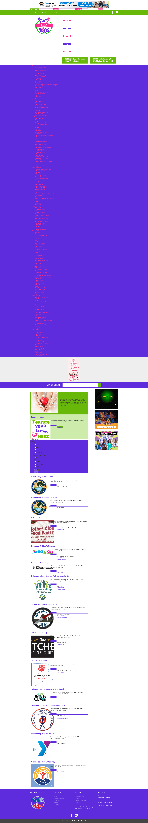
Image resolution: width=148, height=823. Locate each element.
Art (35, 234)
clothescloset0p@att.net (63, 531)
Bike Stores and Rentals (41, 269)
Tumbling (37, 326)
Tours (36, 164)
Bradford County (40, 464)
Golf (36, 303)
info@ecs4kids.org (61, 559)
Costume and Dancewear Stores (43, 277)
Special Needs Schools (40, 93)
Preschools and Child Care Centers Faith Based (46, 84)
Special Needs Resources (41, 112)
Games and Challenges (41, 132)
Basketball (37, 298)
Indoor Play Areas (39, 137)
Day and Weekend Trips (41, 124)
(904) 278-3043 (61, 717)
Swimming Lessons (39, 323)
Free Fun (37, 129)
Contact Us (56, 804)
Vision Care (38, 203)
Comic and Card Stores (40, 274)
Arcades (37, 120)
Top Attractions (38, 163)
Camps (33, 66)
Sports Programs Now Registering (43, 320)
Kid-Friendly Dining (39, 283)
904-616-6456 (60, 644)
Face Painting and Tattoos (41, 218)
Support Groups (39, 113)
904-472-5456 (60, 699)
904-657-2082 (60, 572)
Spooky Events (38, 352)
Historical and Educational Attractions (44, 135)
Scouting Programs (39, 258)
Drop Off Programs (39, 73)
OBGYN (37, 192)
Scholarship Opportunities (41, 92)
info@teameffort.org (62, 617)
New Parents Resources (41, 109)
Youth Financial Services (41, 115)
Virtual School (38, 96)
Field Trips (37, 126)
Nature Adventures (39, 143)
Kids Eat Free (38, 285)
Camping (37, 121)
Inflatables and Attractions (41, 221)
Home (31, 12)
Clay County (39, 461)
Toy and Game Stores (40, 294)
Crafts (36, 240)
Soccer (36, 315)
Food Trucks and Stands (41, 220)
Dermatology (38, 181)
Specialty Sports (39, 318)
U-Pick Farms (38, 355)
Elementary (39, 447)
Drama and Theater (40, 243)
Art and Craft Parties (40, 209)
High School (39, 452)
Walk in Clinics (38, 204)
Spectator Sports (39, 155)
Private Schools (39, 87)
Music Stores (38, 286)
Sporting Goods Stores (40, 291)
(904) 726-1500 (61, 557)
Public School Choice (40, 89)
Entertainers (38, 217)
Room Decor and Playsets (41, 288)
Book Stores (38, 271)
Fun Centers (38, 130)
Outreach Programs (40, 255)
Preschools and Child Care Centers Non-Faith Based (48, 86)
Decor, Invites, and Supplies (42, 215)
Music (36, 252)
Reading (37, 90)
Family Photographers (40, 104)
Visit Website (60, 427)
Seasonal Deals (39, 349)
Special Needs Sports (40, 317)
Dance (36, 241)
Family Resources (36, 100)
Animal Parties (38, 207)
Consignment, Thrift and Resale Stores (44, 275)
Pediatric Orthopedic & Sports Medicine (44, 198)
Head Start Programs (40, 76)
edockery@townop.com (62, 718)
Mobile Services (40, 467)
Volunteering (38, 264)
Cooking (37, 238)
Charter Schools (39, 72)
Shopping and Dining (37, 266)
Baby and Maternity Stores (41, 268)
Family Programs (39, 246)
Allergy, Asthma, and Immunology (43, 169)
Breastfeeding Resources (41, 175)
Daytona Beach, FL (81, 800)
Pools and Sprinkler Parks (41, 146)
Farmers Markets (39, 280)
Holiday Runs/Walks (40, 342)
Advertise (50, 12)
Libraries (37, 138)
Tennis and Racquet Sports (41, 325)
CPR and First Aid (39, 180)
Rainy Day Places (39, 149)
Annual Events (38, 331)
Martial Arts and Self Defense (42, 312)
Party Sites (37, 226)
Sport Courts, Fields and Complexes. (44, 157)
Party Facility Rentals (40, 224)
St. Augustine (78, 9)
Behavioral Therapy (40, 170)
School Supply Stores (40, 289)
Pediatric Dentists (39, 197)
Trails (36, 166)
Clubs (36, 237)
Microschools (38, 81)
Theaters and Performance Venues (43, 161)
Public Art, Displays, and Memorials (43, 147)
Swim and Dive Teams (40, 322)
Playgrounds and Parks (40, 144)
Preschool (38, 444)
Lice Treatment (38, 190)
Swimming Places (39, 160)
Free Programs (38, 248)
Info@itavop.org (61, 589)
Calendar (37, 12)
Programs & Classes (37, 231)
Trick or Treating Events (41, 354)
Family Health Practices (41, 187)
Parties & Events (36, 206)
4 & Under (37, 232)
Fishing (37, 127)
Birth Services (38, 174)
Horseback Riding (39, 309)
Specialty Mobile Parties (41, 229)
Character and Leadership (41, 235)
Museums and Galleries (41, 141)
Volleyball (37, 328)
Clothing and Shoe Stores (41, 272)
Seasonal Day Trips (40, 348)
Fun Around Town (36, 116)
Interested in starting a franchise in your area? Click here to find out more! (85, 807)
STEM (36, 261)
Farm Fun (37, 335)
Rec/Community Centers (41, 150)
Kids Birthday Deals (40, 223)
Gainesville (100, 9)
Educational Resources (40, 75)
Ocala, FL (78, 798)
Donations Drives (39, 332)
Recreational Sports (40, 152)
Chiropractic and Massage (41, 178)
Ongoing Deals (38, 345)
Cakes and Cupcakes (40, 211)
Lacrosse (37, 311)
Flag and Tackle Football (41, 301)
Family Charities (39, 101)
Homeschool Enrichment (41, 249)
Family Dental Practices (41, 186)
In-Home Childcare (39, 79)
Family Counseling (39, 184)
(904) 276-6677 (61, 672)
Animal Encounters (39, 118)
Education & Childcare (37, 69)
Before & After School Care (41, 70)
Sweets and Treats (39, 292)
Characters (37, 214)
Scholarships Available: (40, 455)
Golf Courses (38, 133)
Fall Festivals (38, 334)
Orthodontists (38, 195)
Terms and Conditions (59, 798)
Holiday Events (38, 338)
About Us (56, 802)
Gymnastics (38, 305)
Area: (35, 459)
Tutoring (37, 95)
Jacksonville (56, 9)
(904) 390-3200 (61, 772)
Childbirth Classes (39, 177)
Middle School (39, 450)
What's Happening (36, 329)
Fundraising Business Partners (42, 106)
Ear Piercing (38, 278)
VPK (36, 98)
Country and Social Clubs (41, 123)
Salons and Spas (39, 153)
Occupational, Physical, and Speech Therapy (46, 194)
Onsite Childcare (39, 83)
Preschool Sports (39, 314)
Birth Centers (38, 172)
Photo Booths (38, 227)
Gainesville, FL (80, 796)
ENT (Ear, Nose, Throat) (41, 183)
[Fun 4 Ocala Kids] (44, 25)
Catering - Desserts (40, 212)
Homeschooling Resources (41, 107)
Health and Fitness (39, 306)
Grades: (36, 442)
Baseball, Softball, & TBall (41, 297)
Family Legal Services (40, 103)
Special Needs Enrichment (41, 260)
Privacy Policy (57, 800)
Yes (37, 457)
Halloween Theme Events (41, 337)
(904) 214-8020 (61, 616)
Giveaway (58, 12)
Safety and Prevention (40, 257)
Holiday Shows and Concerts (42, 343)
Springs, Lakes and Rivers (41, 158)
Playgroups (38, 110)
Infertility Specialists (40, 189)
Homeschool (38, 78)
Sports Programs (36, 295)
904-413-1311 (60, 587)
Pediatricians (38, 200)
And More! (78, 802)
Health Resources (36, 167)
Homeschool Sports (40, 308)
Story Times (38, 263)
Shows (36, 351)
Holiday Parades (39, 340)
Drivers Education (39, 244)
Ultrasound (37, 201)
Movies (37, 140)
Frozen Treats (38, 281)
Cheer (36, 300)
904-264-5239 (60, 529)
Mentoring (37, 251)
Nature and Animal (39, 254)
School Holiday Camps (40, 67)
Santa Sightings (39, 346)
